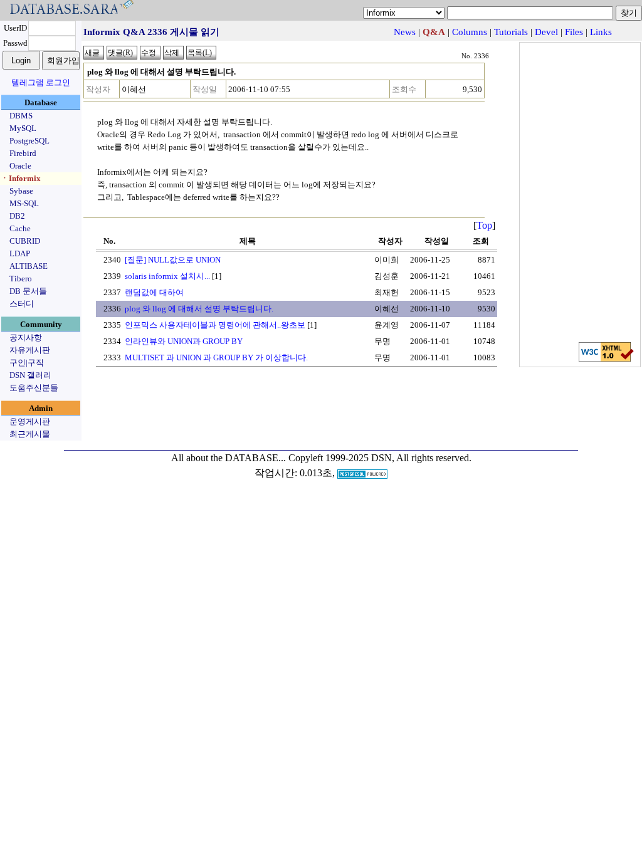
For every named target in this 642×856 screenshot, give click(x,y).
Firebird (22, 153)
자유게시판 (29, 350)
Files (574, 32)
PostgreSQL (29, 140)
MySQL (22, 128)
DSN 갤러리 (30, 375)
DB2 (17, 216)
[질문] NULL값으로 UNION (173, 259)
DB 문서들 (28, 291)
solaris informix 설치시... (167, 276)
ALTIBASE (28, 266)
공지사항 (25, 337)
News (405, 32)
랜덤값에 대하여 (154, 292)
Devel (546, 32)
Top (484, 225)
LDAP (19, 253)
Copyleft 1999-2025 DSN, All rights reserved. (379, 457)
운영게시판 (29, 421)
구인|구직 (26, 362)
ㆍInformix (21, 178)
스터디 (21, 303)
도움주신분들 (33, 387)
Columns (469, 32)
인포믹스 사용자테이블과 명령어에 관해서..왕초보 (215, 325)
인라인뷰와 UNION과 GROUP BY (184, 341)
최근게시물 (29, 434)
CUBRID (24, 241)
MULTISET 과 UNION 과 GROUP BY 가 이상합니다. (216, 357)
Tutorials (511, 32)
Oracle (20, 165)
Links (601, 32)
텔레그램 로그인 (40, 82)
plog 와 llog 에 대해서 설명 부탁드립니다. (199, 308)
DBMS (21, 115)
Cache (20, 228)
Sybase (21, 191)
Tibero (20, 278)
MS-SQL (24, 203)
